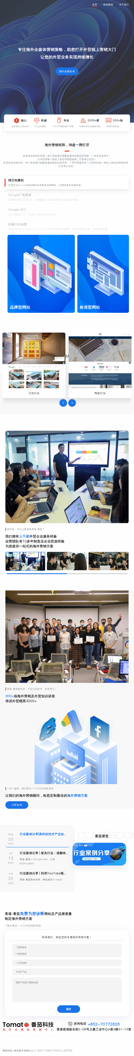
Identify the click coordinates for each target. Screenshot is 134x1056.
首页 (94, 4)
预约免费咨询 (67, 71)
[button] (63, 403)
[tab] (67, 182)
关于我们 (124, 4)
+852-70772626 (104, 1024)
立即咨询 (17, 805)
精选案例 (108, 4)
